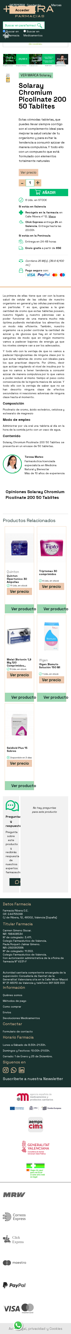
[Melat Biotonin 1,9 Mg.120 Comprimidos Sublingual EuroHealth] (19, 636)
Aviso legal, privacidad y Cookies (35, 1328)
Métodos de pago (14, 1001)
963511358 (17, 5)
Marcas (56, 5)
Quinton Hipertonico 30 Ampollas (17, 578)
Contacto (34, 5)
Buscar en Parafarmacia (11, 33)
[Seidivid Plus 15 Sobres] (19, 724)
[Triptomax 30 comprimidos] (51, 547)
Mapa (52, 216)
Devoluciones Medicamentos (21, 1018)
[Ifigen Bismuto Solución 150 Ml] (51, 636)
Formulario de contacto (18, 1031)
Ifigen (43, 660)
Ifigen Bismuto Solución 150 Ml (49, 666)
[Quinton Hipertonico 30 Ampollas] (19, 547)
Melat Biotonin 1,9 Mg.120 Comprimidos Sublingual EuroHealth (19, 662)
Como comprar (12, 1006)
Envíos (7, 1012)
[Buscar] (41, 25)
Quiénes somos (12, 995)
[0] (4, 35)
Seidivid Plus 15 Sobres (17, 749)
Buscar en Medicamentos (33, 33)
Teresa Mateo (34, 457)
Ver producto (22, 608)
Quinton (13, 572)
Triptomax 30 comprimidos (48, 572)
